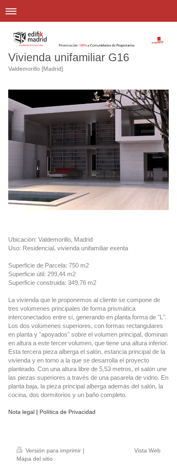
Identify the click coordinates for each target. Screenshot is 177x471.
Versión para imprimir (53, 450)
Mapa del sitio (34, 458)
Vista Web (147, 450)
